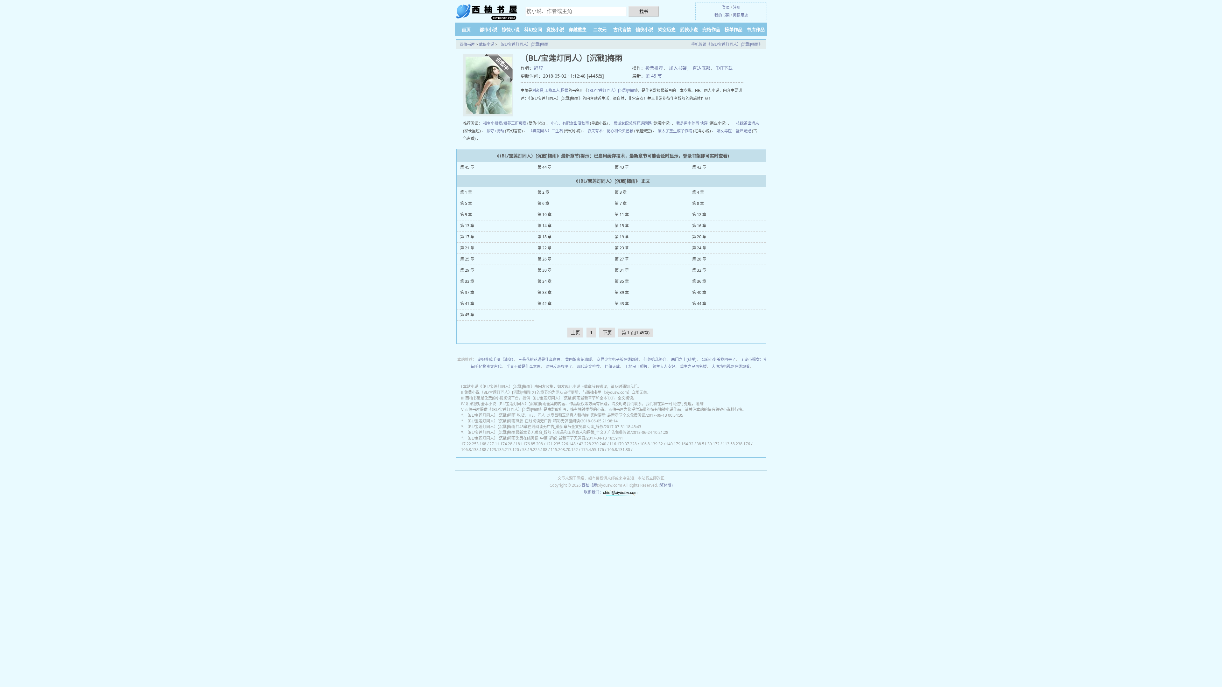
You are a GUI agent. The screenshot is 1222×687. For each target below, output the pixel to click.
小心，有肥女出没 (566, 123)
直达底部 (701, 68)
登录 (726, 7)
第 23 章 (622, 248)
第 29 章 (467, 270)
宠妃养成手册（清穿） (495, 359)
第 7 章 (621, 203)
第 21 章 (467, 248)
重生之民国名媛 (693, 366)
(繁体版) (666, 485)
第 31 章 (622, 270)
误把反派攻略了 (558, 366)
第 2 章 (543, 192)
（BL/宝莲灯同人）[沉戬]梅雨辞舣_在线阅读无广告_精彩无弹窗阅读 (522, 421)
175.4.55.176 (592, 449)
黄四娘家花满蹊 (578, 359)
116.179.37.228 (623, 444)
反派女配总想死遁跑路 (633, 123)
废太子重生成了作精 (675, 131)
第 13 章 (467, 225)
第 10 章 (544, 214)
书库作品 (756, 29)
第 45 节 (653, 76)
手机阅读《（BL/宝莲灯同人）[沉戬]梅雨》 (726, 44)
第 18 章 (544, 236)
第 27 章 (622, 259)
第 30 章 (544, 270)
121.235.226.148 (561, 444)
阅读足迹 (740, 15)
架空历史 (667, 29)
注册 (737, 7)
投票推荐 (654, 68)
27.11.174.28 (500, 444)
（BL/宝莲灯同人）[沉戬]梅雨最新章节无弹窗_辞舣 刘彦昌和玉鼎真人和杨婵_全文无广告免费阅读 (547, 432)
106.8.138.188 (473, 449)
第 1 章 (466, 192)
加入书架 (678, 68)
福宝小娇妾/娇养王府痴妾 (504, 123)
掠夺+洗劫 (495, 131)
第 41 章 (467, 303)
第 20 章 (699, 236)
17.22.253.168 (473, 444)
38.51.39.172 (708, 444)
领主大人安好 (663, 366)
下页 (607, 333)
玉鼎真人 (552, 90)
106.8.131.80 (618, 449)
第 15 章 (622, 225)
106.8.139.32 (651, 444)
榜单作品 (733, 29)
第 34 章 (544, 281)
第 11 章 (622, 214)
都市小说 (488, 29)
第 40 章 (699, 292)
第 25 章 (467, 259)
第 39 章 (622, 292)
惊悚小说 (511, 29)
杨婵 (564, 90)
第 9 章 (466, 214)
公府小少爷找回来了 (718, 359)
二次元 (600, 29)
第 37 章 (467, 292)
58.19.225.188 (534, 449)
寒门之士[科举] (684, 359)
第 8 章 (698, 203)
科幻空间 (533, 29)
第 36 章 (699, 281)
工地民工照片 (636, 366)
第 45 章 (467, 167)
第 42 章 (699, 167)
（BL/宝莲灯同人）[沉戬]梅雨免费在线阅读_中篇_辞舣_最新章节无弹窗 (525, 438)
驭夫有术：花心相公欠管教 (610, 131)
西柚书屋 (467, 44)
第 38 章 (544, 292)
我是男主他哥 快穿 (692, 123)
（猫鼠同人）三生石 (546, 131)
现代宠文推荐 (588, 366)
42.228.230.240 (592, 444)
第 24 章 (699, 248)
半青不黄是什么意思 (523, 366)
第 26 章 (544, 259)
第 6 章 (543, 203)
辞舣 (538, 68)
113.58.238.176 (736, 444)
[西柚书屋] (487, 12)
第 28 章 (699, 259)
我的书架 (722, 15)
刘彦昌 (538, 90)
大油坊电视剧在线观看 (731, 366)
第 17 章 (467, 236)
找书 (643, 11)
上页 (575, 333)
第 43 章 (622, 167)
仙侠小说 (644, 29)
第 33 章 (467, 281)
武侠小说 (689, 29)
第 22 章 (544, 248)
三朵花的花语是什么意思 (539, 359)
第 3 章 (621, 192)
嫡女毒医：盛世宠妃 (734, 131)
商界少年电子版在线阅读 (618, 359)
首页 (466, 29)
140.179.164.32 (679, 444)
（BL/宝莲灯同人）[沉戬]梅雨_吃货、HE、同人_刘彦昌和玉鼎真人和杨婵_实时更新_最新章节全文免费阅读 (555, 415)
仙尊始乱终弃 (654, 359)
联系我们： (593, 492)
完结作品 (711, 29)
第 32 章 (699, 270)
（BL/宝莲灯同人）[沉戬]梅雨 (523, 44)
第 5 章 (466, 203)
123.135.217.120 (504, 449)
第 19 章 (622, 236)
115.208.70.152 (564, 449)
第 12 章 (699, 214)
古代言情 (622, 29)
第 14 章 (544, 225)
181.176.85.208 (529, 444)
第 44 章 (544, 167)
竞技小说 (555, 29)
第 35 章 (622, 281)
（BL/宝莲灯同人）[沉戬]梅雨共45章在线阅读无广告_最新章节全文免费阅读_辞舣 (534, 426)
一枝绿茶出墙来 (745, 123)
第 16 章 (699, 225)
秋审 (585, 123)
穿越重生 (577, 29)
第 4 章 (698, 192)
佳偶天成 (612, 366)
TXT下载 (724, 68)
